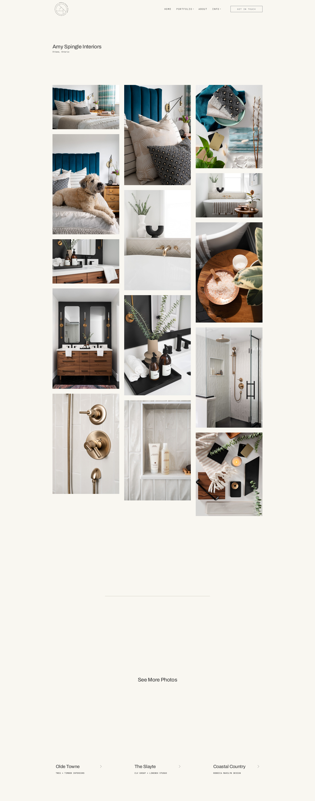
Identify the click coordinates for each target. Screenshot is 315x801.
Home (167, 8)
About (203, 8)
